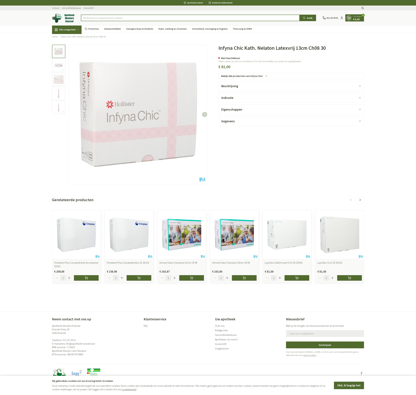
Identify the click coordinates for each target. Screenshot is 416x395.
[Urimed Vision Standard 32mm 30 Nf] (181, 234)
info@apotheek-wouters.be (80, 343)
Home (55, 36)
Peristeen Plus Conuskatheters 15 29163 (128, 262)
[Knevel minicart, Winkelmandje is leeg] (349, 18)
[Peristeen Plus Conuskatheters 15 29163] (129, 234)
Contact (55, 8)
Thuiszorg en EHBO (242, 28)
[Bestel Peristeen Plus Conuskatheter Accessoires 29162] (86, 278)
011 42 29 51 (69, 340)
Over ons (219, 325)
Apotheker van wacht (226, 339)
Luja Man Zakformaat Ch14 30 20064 (283, 262)
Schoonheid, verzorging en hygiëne (210, 28)
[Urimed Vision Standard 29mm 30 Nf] (234, 234)
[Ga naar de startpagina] (63, 18)
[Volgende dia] (360, 200)
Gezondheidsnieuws (71, 8)
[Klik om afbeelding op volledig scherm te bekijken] (138, 114)
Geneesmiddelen (112, 28)
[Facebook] (361, 373)
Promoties (93, 28)
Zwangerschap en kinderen (139, 28)
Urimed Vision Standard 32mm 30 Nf (178, 262)
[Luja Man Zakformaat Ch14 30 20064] (287, 234)
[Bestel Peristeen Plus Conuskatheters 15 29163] (139, 278)
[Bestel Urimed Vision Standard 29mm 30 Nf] (244, 278)
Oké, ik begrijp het (349, 385)
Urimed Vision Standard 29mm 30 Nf (231, 262)
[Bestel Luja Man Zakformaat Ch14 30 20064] (297, 278)
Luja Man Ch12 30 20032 (329, 262)
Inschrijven (325, 345)
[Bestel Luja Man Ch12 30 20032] (349, 278)
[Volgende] (204, 114)
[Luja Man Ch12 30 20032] (339, 234)
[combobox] (190, 18)
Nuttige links (221, 330)
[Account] (341, 18)
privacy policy (309, 355)
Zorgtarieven (222, 348)
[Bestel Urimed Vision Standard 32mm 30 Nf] (191, 278)
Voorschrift (89, 8)
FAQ (146, 325)
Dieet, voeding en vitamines (172, 28)
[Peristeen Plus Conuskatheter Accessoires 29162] (76, 234)
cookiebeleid (129, 389)
